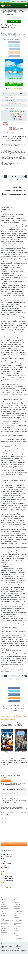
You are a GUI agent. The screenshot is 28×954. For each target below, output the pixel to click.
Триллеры (3, 913)
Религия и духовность (8, 876)
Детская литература (7, 869)
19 (17, 179)
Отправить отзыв (14, 843)
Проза (4, 865)
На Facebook (13, 42)
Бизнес (4, 874)
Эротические (4, 932)
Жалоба (5, 124)
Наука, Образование (7, 861)
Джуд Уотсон (12, 97)
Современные (4, 930)
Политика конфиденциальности (19, 936)
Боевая (16, 902)
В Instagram (13, 49)
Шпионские (3, 915)
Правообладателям (19, 933)
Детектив (3, 904)
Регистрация (23, 1)
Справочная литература (8, 878)
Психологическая (18, 911)
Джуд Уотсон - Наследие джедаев (20, 752)
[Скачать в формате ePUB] (17, 115)
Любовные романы (7, 856)
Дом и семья (6, 871)
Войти (14, 1)
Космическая (17, 908)
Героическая (17, 904)
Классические (4, 909)
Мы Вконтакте (14, 55)
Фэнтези (16, 915)
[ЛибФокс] (6, 5)
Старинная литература (8, 880)
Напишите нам (12, 128)
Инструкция (15, 132)
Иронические (4, 906)
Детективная (17, 906)
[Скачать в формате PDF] (20, 120)
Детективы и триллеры (8, 858)
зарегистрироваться (18, 792)
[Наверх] (23, 951)
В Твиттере (13, 45)
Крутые (2, 911)
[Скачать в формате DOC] (14, 120)
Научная (16, 909)
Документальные (7, 863)
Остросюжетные (5, 928)
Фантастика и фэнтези (8, 854)
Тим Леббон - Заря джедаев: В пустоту (7, 752)
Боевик (2, 902)
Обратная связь (18, 938)
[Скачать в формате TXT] (22, 115)
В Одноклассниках (14, 52)
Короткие (3, 924)
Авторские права (14, 21)
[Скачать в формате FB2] (12, 115)
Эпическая (16, 917)
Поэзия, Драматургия (8, 887)
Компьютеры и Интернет (8, 885)
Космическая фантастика (15, 103)
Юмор (4, 882)
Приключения (6, 867)
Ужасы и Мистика (18, 913)
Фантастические (5, 926)
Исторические (4, 908)
